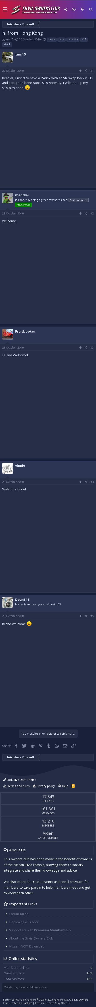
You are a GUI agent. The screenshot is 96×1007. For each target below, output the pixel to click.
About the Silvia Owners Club (31, 938)
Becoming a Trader (24, 922)
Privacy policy (46, 786)
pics (61, 39)
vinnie (20, 465)
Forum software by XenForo (36, 999)
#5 (92, 616)
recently (73, 39)
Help (65, 786)
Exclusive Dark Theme (21, 780)
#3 (92, 347)
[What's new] (82, 9)
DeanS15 (22, 599)
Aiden (48, 833)
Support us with (40, 930)
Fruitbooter (25, 331)
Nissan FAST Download (26, 946)
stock (7, 44)
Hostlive (27, 1003)
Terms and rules (19, 786)
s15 (84, 39)
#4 (92, 482)
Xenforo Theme (53, 1003)
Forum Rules (18, 914)
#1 (92, 71)
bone (51, 39)
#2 (92, 213)
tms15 (9, 39)
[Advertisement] (48, 138)
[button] (5, 9)
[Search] (91, 9)
